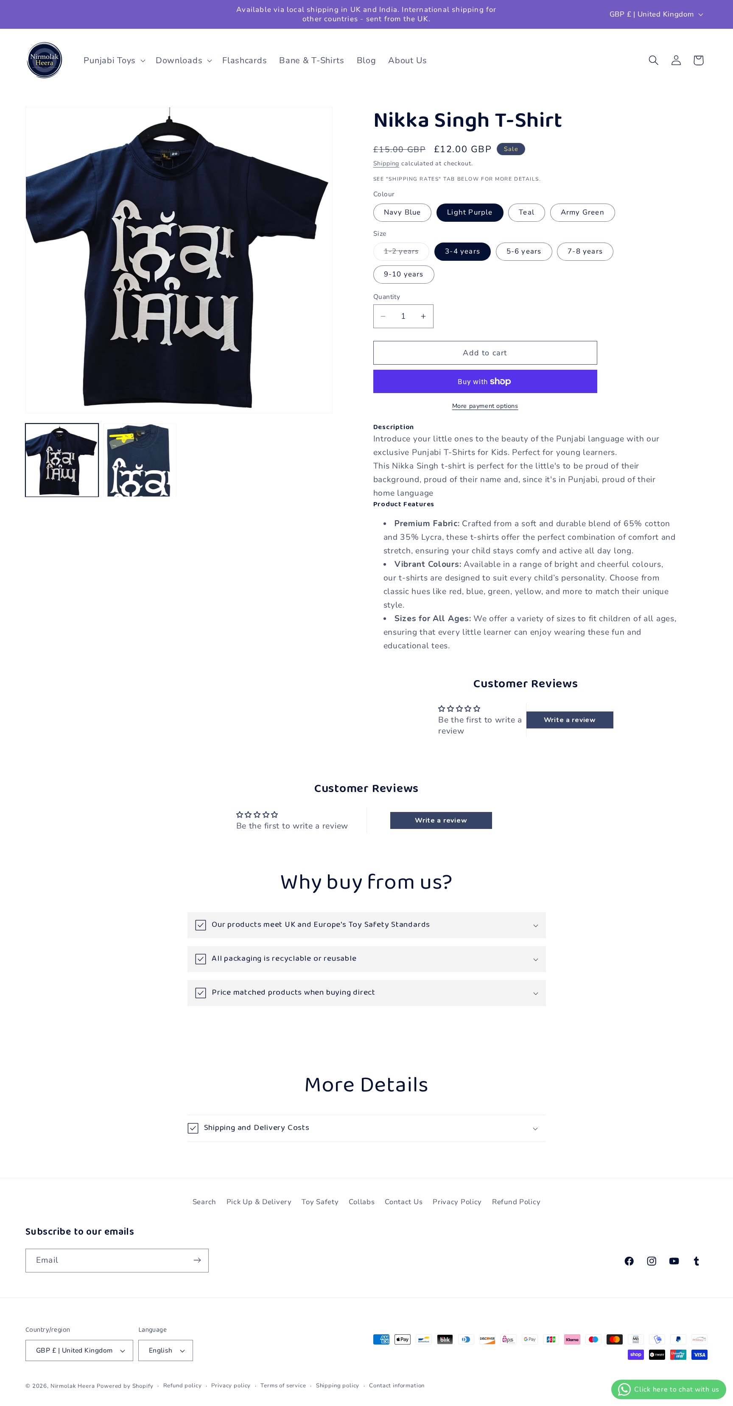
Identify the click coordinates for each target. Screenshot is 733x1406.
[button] (113, 60)
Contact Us (403, 1202)
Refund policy (182, 1385)
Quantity (386, 296)
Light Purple (469, 212)
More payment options (485, 406)
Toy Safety (320, 1202)
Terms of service (283, 1385)
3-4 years (462, 251)
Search (204, 1202)
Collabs (362, 1202)
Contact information (397, 1385)
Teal (526, 212)
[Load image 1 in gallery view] (61, 460)
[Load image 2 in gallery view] (140, 460)
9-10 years (404, 274)
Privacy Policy (457, 1202)
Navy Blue (402, 212)
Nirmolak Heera (72, 1386)
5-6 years (524, 251)
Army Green (582, 212)
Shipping (386, 163)
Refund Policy (516, 1202)
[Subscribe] (197, 1260)
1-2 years (407, 253)
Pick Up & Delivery (259, 1202)
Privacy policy (231, 1385)
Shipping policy (338, 1385)
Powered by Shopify (125, 1386)
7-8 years (585, 251)
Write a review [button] (570, 720)
